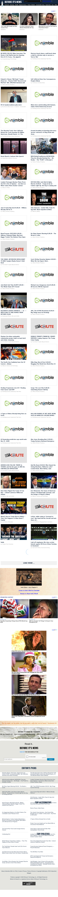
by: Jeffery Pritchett (5, 84)
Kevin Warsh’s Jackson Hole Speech (12, 156)
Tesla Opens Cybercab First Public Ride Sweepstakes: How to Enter (40, 829)
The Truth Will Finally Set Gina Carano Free (9, 27)
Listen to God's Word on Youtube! (29, 590)
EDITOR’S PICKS (29, 768)
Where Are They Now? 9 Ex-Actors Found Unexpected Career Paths (28, 716)
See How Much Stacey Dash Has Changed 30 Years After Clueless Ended (27, 673)
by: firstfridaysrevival (35, 58)
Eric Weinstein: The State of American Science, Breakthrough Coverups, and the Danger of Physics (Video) (43, 492)
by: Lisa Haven (4, 521)
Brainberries (3, 29)
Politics (8, 187)
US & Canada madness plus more (11, 105)
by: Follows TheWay (35, 161)
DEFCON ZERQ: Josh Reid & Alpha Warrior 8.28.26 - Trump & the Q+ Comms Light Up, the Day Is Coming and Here (43, 184)
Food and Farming (45, 547)
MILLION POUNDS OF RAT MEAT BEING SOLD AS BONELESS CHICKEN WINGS (43, 414)
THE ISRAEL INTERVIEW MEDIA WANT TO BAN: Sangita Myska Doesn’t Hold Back (13, 261)
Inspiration (48, 4)
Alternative (10, 521)
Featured (7, 4)
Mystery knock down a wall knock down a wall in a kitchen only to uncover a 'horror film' (43, 55)
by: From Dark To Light (6, 264)
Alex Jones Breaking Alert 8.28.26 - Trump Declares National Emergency (42, 440)
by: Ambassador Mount (6, 316)
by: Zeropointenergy (5, 59)
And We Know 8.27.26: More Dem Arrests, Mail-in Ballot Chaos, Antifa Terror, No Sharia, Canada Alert (15, 852)
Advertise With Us (9, 871)
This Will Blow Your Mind (36, 851)
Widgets (29, 873)
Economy (12, 4)
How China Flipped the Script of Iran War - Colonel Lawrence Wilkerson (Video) (12, 492)
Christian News (41, 82)
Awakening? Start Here (46, 58)
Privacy (25, 871)
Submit (51, 759)
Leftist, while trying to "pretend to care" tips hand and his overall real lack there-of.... (43, 518)
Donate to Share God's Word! (29, 593)
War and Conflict (15, 316)
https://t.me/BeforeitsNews (44, 734)
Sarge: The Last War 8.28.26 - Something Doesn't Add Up (40, 389)
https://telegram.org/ (19, 734)
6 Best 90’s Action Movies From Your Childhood (25, 651)
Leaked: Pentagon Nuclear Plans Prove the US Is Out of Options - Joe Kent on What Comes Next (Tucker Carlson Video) (13, 184)
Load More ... (29, 563)
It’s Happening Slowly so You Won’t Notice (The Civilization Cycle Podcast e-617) (14, 813)
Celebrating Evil (6, 834)
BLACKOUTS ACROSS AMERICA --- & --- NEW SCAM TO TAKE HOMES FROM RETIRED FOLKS (13, 312)
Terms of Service (31, 871)
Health (16, 4)
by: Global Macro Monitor (6, 158)
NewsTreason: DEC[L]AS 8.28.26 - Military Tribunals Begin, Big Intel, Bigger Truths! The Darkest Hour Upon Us (13, 236)
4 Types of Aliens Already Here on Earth (40, 819)
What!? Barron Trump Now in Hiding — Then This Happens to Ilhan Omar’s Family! (13, 518)
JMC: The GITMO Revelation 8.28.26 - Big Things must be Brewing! (43, 311)
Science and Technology (12, 365)
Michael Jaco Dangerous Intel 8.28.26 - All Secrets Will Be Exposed (43, 286)
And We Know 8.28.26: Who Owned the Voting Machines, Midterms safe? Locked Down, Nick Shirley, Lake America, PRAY (43, 467)
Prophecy (12, 84)
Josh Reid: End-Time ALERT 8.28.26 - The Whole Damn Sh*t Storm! (13, 286)
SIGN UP (22, 752)
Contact (20, 871)
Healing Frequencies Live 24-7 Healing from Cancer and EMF (13, 389)
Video (56, 4)
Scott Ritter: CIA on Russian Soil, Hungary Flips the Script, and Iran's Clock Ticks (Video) (15, 862)
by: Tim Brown (34, 82)
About (2, 871)
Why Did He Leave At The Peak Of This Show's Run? (48, 27)
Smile (2, 542)
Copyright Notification (42, 871)
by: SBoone (3, 187)
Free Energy (13, 59)
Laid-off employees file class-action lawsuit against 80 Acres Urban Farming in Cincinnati (43, 544)
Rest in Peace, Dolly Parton (37, 808)
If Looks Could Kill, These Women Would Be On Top (27, 27)
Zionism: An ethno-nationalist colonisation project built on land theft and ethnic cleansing (13, 338)
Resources (17, 136)
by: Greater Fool (4, 544)
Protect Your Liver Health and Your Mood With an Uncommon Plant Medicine (42, 824)
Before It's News (13, 2)
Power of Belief (31, 4)
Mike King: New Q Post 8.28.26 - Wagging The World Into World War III (43, 363)
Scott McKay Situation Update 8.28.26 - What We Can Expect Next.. (44, 260)
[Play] (29, 577)
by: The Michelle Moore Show (7, 136)
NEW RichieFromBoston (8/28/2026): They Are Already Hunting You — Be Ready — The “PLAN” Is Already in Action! (43, 159)
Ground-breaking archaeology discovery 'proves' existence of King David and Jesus (43, 132)
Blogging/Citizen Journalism (46, 521)
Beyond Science (23, 4)
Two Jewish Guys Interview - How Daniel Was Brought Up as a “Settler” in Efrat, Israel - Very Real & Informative (43, 813)
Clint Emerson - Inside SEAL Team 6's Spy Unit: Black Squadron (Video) (43, 208)
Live (53, 4)
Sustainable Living (40, 4)
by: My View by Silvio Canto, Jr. (8, 106)
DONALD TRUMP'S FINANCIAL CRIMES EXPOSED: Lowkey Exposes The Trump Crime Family (43, 338)
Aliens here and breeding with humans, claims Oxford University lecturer (43, 106)
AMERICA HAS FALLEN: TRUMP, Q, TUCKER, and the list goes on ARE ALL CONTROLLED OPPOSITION (13, 467)
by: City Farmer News (35, 547)
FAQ (16, 871)
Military (38, 211)
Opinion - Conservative (20, 106)
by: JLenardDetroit (35, 521)
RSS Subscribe (52, 871)
